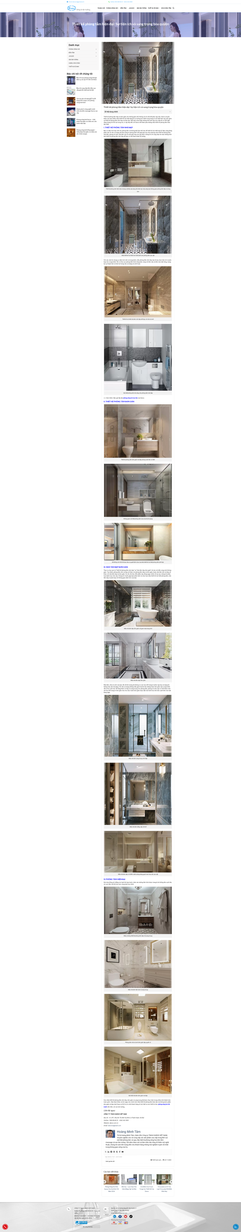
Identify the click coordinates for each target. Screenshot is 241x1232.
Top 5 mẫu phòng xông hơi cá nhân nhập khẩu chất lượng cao (136, 1189)
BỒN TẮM (123, 8)
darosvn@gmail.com (78, 2)
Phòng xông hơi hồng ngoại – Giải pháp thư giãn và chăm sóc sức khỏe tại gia (86, 132)
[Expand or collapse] (170, 111)
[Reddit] (111, 1152)
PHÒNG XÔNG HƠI (112, 8)
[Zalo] (114, 1216)
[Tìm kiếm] (173, 8)
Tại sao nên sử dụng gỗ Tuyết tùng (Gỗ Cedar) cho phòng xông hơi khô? (86, 100)
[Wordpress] (114, 1152)
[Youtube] (123, 1152)
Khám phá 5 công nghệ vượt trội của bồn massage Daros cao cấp (87, 111)
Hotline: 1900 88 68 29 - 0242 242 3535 (121, 2)
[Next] (171, 1181)
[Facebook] (120, 1152)
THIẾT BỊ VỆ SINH (153, 8)
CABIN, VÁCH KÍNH (74, 63)
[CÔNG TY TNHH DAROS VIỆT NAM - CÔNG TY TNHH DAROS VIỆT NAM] (79, 8)
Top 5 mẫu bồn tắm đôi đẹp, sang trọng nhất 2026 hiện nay (154, 1189)
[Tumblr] (117, 1152)
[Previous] (104, 1181)
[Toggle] (96, 49)
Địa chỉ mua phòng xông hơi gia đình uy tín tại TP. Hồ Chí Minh (86, 78)
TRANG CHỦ (101, 8)
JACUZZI (131, 8)
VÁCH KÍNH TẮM (166, 8)
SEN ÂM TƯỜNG (142, 8)
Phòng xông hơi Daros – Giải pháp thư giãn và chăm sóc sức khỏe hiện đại (86, 121)
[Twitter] (106, 1152)
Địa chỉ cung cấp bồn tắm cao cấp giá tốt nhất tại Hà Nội (86, 89)
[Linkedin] (108, 1152)
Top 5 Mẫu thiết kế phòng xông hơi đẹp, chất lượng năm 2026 (119, 1189)
